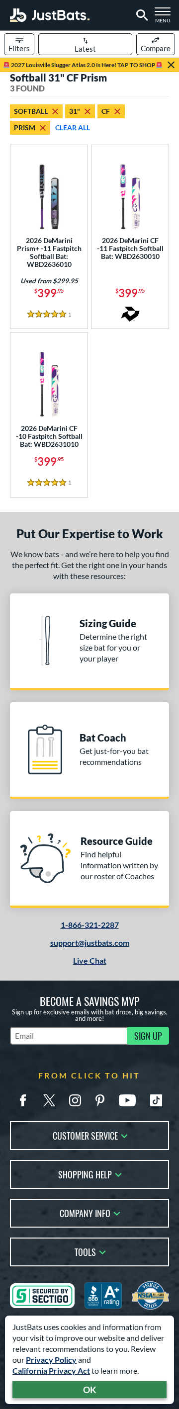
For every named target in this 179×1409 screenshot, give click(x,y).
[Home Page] (50, 15)
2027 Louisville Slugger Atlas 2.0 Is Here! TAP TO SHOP (83, 65)
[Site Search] (140, 15)
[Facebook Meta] (23, 1100)
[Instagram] (75, 1100)
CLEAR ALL (72, 127)
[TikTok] (156, 1100)
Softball (31, 111)
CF (105, 111)
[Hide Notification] (171, 65)
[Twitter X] (49, 1100)
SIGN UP (148, 1035)
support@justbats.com (89, 942)
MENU (165, 18)
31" (74, 111)
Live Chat (89, 960)
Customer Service (85, 1135)
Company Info (85, 1212)
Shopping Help (85, 1173)
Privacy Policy (51, 1359)
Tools (85, 1251)
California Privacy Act (51, 1370)
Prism (24, 127)
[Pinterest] (99, 1100)
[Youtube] (127, 1100)
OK (89, 1389)
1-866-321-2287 (90, 924)
